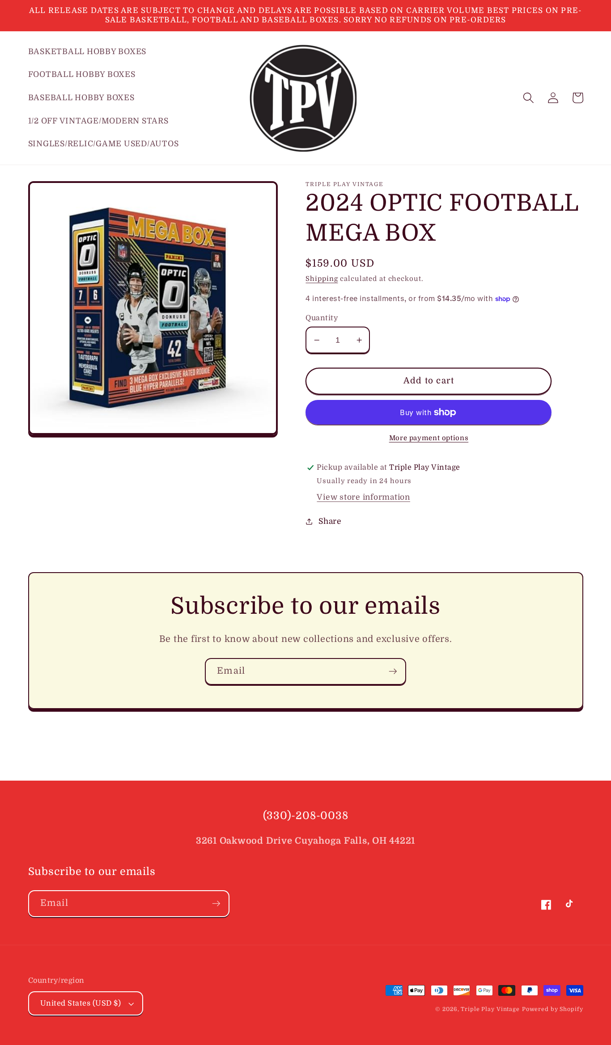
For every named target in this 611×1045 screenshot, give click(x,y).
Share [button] (330, 521)
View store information (363, 497)
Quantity (322, 318)
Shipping (322, 279)
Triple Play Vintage (490, 1009)
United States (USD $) (80, 1003)
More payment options (429, 438)
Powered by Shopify (552, 1009)
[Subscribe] (393, 671)
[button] (528, 97)
